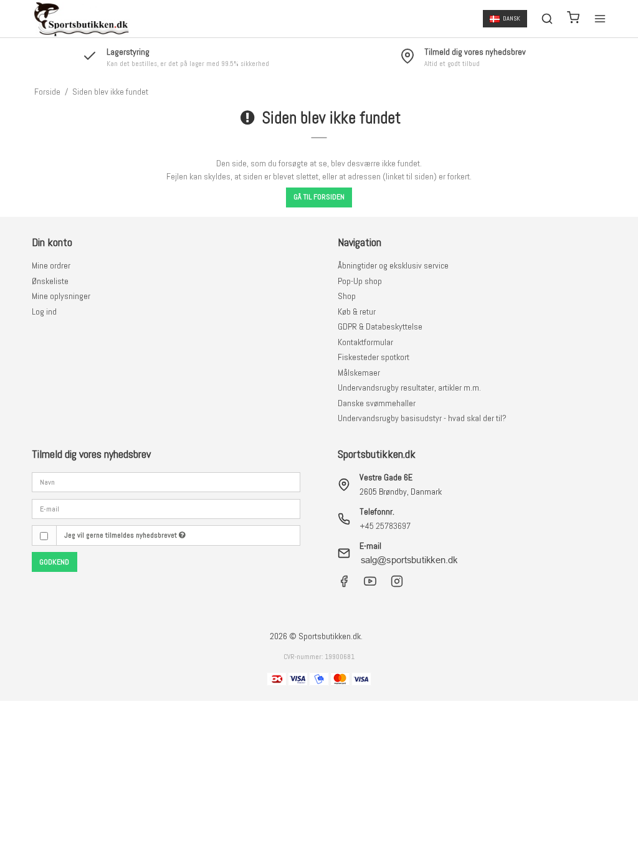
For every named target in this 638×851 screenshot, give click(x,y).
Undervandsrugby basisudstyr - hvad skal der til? (422, 418)
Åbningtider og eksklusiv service (393, 265)
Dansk (511, 18)
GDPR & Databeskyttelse (380, 326)
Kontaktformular (365, 342)
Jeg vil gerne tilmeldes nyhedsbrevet (121, 535)
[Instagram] (397, 584)
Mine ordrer (51, 265)
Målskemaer (359, 372)
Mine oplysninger (61, 296)
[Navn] (166, 481)
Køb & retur (357, 311)
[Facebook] (344, 584)
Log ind (44, 311)
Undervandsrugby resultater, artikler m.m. (409, 387)
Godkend (54, 562)
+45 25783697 (385, 525)
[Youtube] (370, 584)
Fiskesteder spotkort (373, 357)
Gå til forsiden (319, 197)
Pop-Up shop (360, 281)
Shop (347, 296)
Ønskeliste (50, 281)
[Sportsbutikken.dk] (81, 18)
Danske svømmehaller (377, 403)
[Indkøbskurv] (573, 19)
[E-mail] (166, 507)
